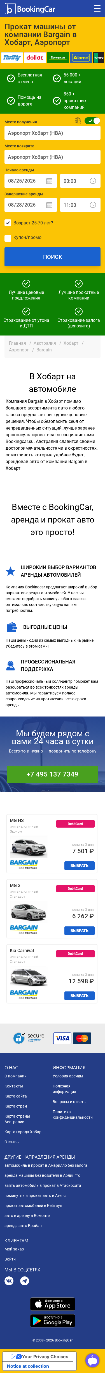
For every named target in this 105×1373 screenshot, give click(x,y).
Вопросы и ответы (70, 1101)
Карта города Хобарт (23, 1132)
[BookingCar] (30, 8)
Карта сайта (15, 1096)
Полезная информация (64, 1089)
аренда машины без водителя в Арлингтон (43, 1175)
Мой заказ (14, 1249)
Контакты (13, 1086)
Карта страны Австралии (17, 1119)
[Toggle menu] (97, 8)
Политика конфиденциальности (73, 1115)
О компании (15, 1076)
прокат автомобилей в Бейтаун (33, 1205)
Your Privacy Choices (45, 1356)
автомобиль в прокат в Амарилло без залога (45, 1165)
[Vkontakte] (8, 1281)
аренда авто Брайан (23, 1225)
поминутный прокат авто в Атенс (35, 1195)
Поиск (52, 256)
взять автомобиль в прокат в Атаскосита (42, 1185)
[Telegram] (24, 1281)
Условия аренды (68, 1076)
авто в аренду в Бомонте (27, 1215)
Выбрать (79, 865)
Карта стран (15, 1106)
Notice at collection (28, 1366)
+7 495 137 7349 (52, 774)
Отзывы (12, 1142)
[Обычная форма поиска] (90, 120)
